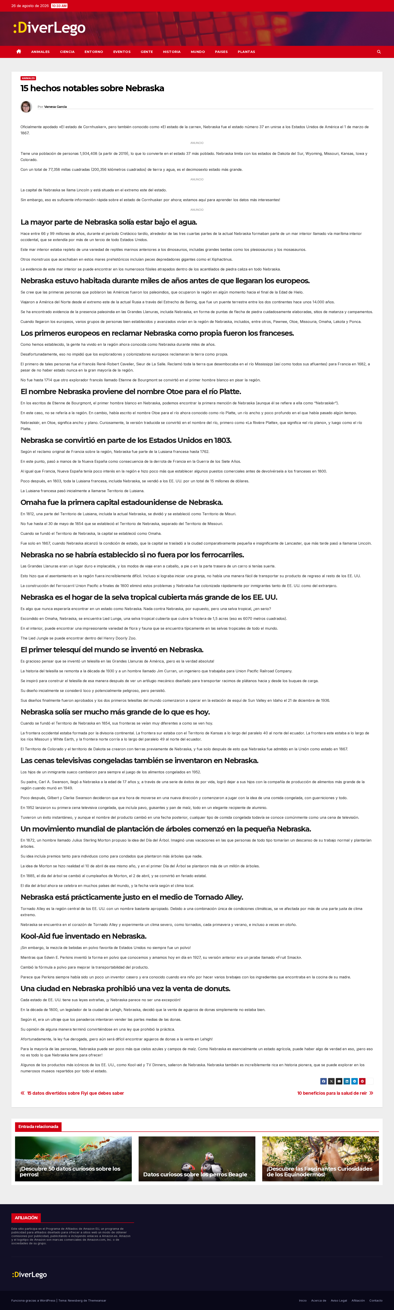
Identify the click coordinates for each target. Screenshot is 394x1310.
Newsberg (75, 1300)
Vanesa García (55, 107)
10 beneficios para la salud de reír (332, 1093)
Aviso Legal (339, 1300)
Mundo (198, 52)
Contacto (376, 1300)
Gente (147, 52)
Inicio (303, 1300)
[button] (379, 51)
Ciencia (67, 52)
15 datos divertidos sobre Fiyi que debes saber (75, 1093)
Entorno (94, 52)
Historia (172, 52)
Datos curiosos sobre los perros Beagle (195, 1174)
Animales (40, 52)
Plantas (246, 52)
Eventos (122, 52)
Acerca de (318, 1300)
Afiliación (358, 1300)
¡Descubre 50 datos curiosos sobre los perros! (70, 1171)
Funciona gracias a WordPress (33, 1300)
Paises (221, 52)
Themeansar (97, 1300)
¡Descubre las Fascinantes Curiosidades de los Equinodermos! (319, 1171)
